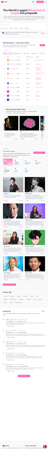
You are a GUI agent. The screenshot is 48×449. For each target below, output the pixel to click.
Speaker (18, 296)
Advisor (32, 296)
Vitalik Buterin (39, 64)
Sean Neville (38, 83)
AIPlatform (28, 299)
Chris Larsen (38, 77)
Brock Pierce (38, 68)
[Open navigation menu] (46, 2)
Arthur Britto (38, 79)
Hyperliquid (12, 99)
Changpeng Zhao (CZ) (40, 73)
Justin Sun (38, 91)
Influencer (40, 299)
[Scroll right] (43, 109)
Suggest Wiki (40, 1)
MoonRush (15, 332)
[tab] (8, 53)
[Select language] (34, 2)
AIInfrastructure (18, 302)
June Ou (37, 95)
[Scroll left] (40, 109)
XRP (10, 78)
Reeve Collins (38, 67)
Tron (10, 91)
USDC (11, 83)
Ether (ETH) (12, 64)
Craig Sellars (38, 70)
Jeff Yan (37, 99)
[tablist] (24, 53)
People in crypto (12, 353)
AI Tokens (11, 28)
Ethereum (21, 28)
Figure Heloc (12, 95)
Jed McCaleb (38, 78)
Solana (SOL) (12, 87)
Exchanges (27, 28)
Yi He (37, 74)
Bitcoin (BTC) (12, 60)
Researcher (21, 299)
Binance (11, 73)
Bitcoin (16, 28)
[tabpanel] (24, 79)
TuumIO (16, 321)
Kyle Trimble (16, 355)
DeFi (6, 28)
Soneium (16, 343)
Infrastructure (13, 299)
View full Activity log (23, 376)
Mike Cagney (38, 96)
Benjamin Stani (16, 366)
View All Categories (38, 152)
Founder (5, 296)
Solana (11, 302)
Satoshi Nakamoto (39, 60)
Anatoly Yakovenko (39, 87)
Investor (5, 299)
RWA (34, 299)
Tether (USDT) (12, 68)
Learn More (42, 33)
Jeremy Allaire (39, 82)
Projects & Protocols (13, 319)
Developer (25, 296)
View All (41, 45)
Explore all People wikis (8, 284)
